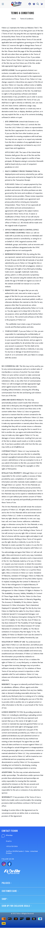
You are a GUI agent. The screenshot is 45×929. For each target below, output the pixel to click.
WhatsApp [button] (9, 835)
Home (14, 19)
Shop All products (7, 925)
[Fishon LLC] (16, 4)
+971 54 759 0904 (12, 846)
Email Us (9, 841)
